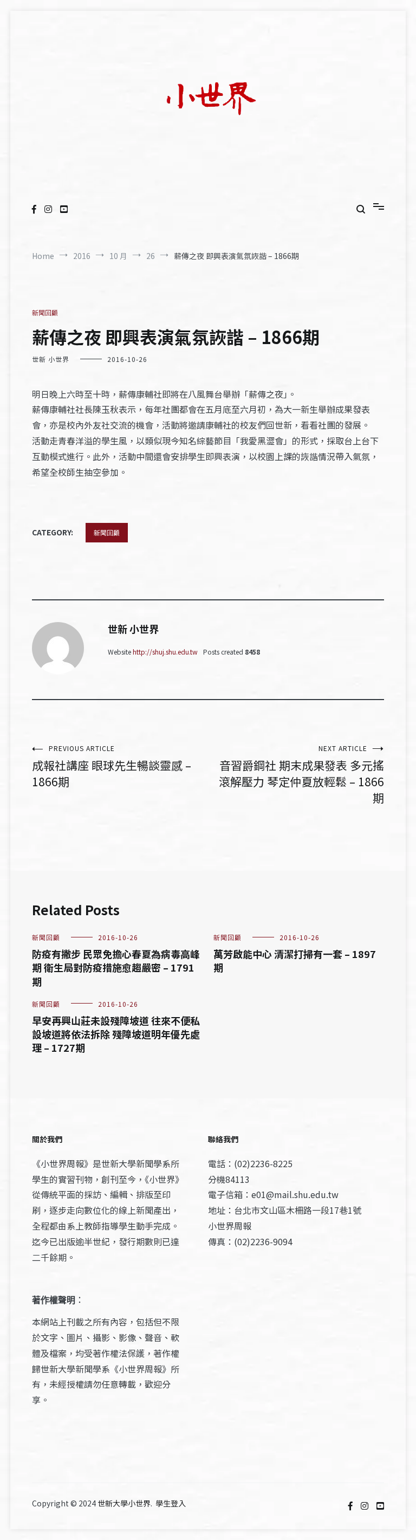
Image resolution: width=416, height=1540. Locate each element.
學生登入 (170, 1503)
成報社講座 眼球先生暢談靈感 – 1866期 (111, 766)
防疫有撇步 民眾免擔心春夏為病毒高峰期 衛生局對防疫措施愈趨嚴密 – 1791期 (116, 967)
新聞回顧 (45, 312)
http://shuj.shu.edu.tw (165, 651)
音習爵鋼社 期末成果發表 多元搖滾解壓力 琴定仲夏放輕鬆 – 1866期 (301, 774)
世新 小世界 (50, 359)
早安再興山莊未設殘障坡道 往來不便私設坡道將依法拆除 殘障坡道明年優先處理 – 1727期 (116, 1033)
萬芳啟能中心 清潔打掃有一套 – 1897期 (294, 960)
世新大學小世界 (124, 1503)
